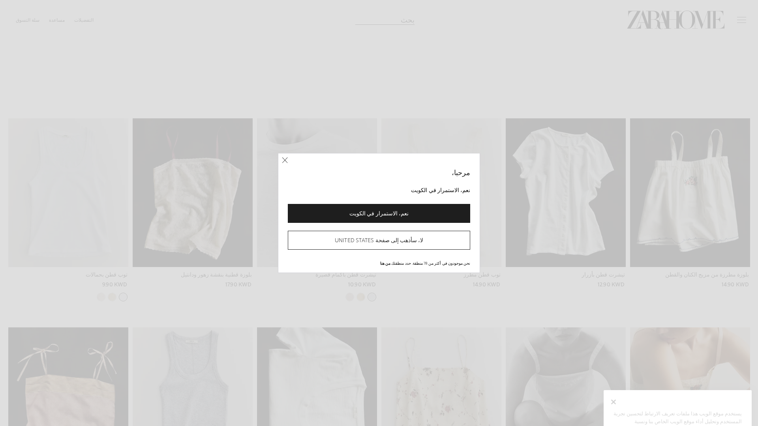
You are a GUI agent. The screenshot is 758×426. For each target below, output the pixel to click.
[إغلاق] (284, 160)
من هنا (385, 263)
